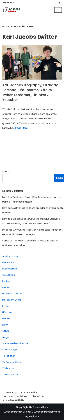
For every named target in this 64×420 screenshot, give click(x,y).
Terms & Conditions (15, 396)
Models (6, 318)
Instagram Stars (11, 299)
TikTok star (8, 355)
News (5, 324)
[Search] (59, 2)
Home (5, 26)
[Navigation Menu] (58, 10)
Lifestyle (7, 312)
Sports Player (10, 349)
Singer (5, 337)
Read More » (22, 128)
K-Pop (5, 306)
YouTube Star (10, 374)
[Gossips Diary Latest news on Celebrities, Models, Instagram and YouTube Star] (11, 10)
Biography (8, 262)
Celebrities (8, 274)
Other (5, 331)
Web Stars (8, 368)
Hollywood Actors (12, 293)
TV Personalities (11, 362)
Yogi (28, 411)
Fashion (6, 281)
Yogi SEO (34, 416)
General (6, 287)
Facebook (9, 2)
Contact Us (10, 392)
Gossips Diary (40, 407)
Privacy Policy (29, 392)
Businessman (10, 268)
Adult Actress (10, 256)
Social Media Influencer (15, 343)
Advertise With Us (13, 400)
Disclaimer (38, 396)
